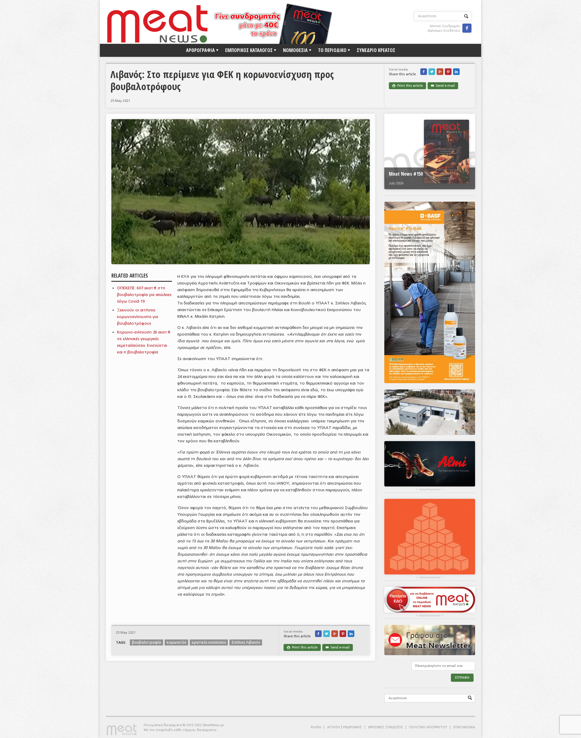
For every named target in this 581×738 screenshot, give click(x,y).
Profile (316, 727)
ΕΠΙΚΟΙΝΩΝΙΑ (464, 727)
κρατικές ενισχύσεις (209, 642)
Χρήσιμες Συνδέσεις (444, 31)
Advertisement (429, 489)
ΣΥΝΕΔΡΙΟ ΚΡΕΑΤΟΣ (376, 50)
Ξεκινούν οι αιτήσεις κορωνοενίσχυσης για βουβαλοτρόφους (137, 317)
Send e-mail (443, 86)
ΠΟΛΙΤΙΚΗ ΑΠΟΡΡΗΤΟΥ (428, 727)
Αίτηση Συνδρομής (445, 26)
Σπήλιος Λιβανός (245, 642)
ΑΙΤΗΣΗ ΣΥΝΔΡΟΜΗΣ (344, 727)
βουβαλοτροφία (146, 642)
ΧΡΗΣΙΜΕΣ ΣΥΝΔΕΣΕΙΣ (385, 727)
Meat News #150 (406, 174)
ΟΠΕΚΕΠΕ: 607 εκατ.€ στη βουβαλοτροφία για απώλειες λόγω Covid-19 (144, 295)
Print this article (407, 86)
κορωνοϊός (176, 642)
